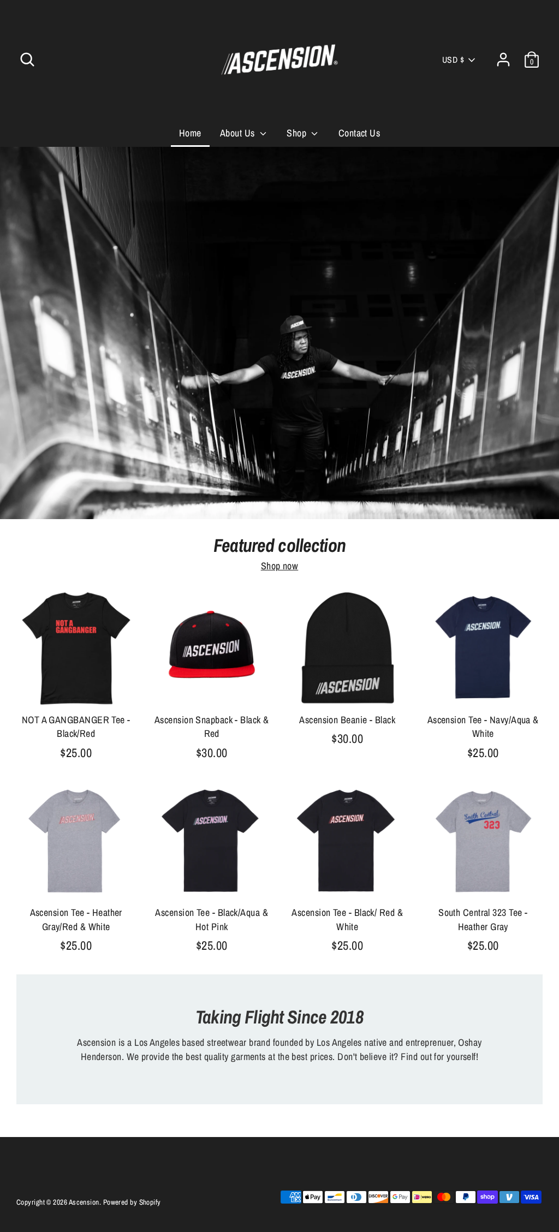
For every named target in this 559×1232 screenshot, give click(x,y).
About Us (238, 133)
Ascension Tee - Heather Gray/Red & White (76, 919)
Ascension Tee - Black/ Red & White (347, 919)
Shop (297, 133)
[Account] (503, 59)
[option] (279, 333)
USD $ (453, 60)
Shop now (280, 566)
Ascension (84, 1202)
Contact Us (359, 133)
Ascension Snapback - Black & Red (211, 726)
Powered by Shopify (132, 1202)
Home (190, 133)
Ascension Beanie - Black (347, 720)
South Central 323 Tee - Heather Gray (482, 919)
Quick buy (76, 689)
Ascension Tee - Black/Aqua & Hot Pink (211, 919)
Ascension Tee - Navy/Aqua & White (483, 726)
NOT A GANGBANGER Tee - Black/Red (76, 726)
